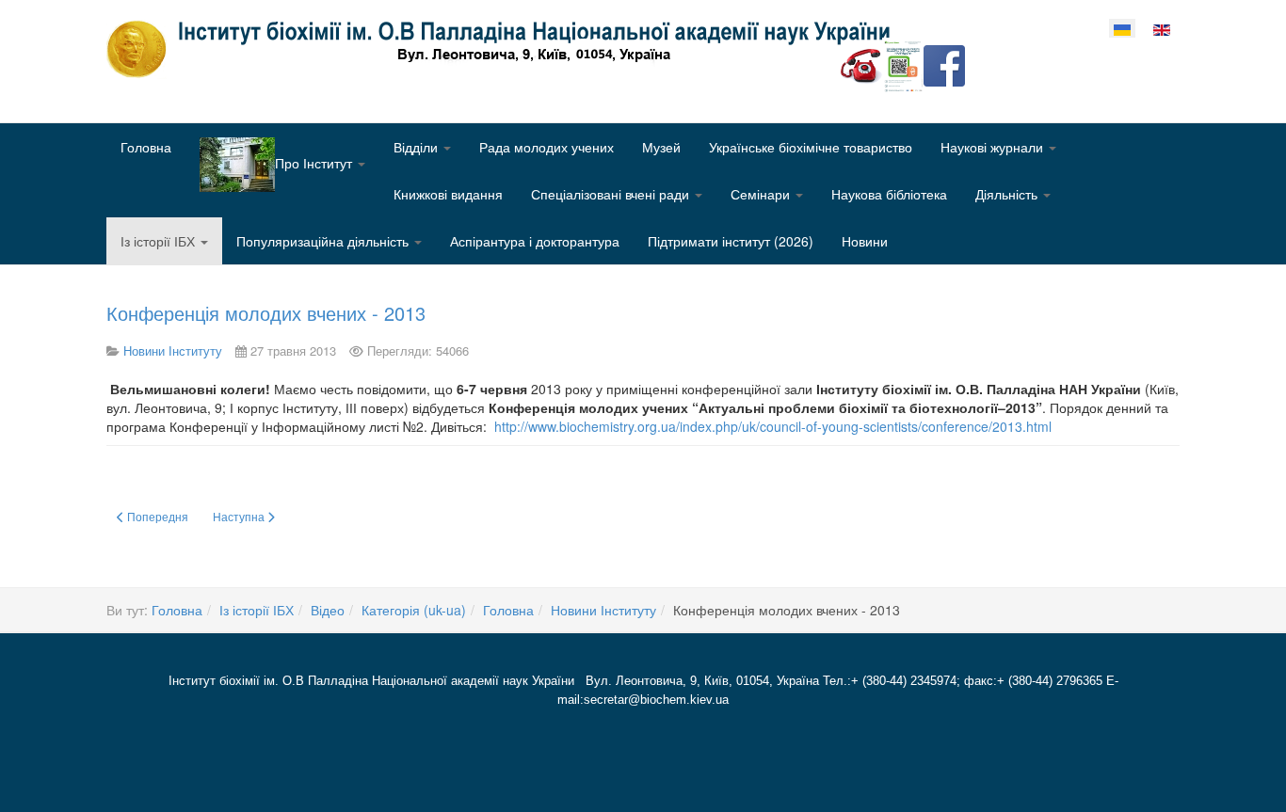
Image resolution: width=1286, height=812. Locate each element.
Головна (146, 146)
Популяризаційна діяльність (324, 240)
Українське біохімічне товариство (810, 146)
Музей (661, 146)
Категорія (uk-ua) (414, 609)
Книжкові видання (448, 193)
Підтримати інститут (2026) (730, 240)
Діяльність (1008, 193)
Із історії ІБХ (160, 240)
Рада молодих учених (546, 146)
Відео (328, 609)
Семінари (762, 193)
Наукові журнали (993, 146)
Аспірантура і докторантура (534, 240)
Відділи (418, 146)
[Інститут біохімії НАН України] (505, 49)
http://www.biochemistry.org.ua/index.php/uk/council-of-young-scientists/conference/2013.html (773, 426)
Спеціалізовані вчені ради (612, 193)
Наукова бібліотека (889, 193)
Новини (865, 240)
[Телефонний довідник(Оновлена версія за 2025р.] (861, 64)
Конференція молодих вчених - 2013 (266, 312)
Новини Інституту (603, 609)
